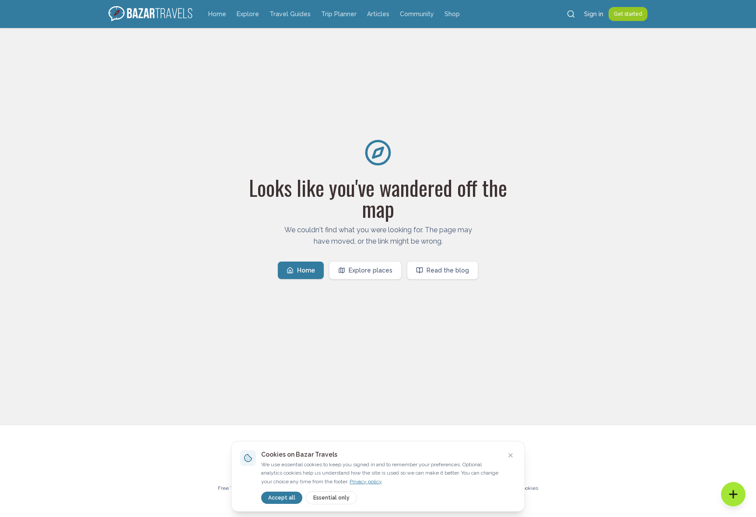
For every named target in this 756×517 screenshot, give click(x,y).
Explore (248, 13)
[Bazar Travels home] (151, 14)
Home (217, 13)
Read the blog (448, 270)
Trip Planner (339, 13)
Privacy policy (366, 482)
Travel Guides (290, 13)
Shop (452, 13)
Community (417, 13)
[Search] (571, 14)
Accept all (281, 498)
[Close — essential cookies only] (510, 455)
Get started (628, 14)
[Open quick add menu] (733, 494)
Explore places (370, 270)
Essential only (331, 498)
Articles (378, 13)
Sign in (593, 13)
